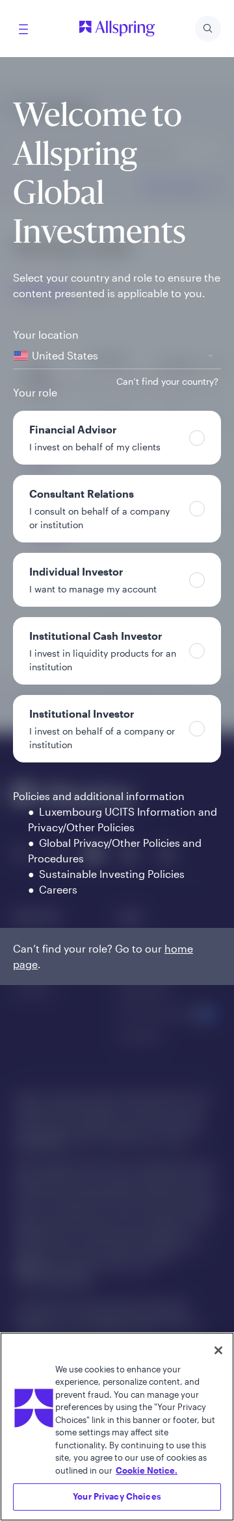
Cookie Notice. (146, 1470)
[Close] (218, 1350)
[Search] (208, 29)
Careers (58, 889)
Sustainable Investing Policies (112, 874)
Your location (46, 334)
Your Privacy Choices (117, 1496)
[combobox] (117, 356)
